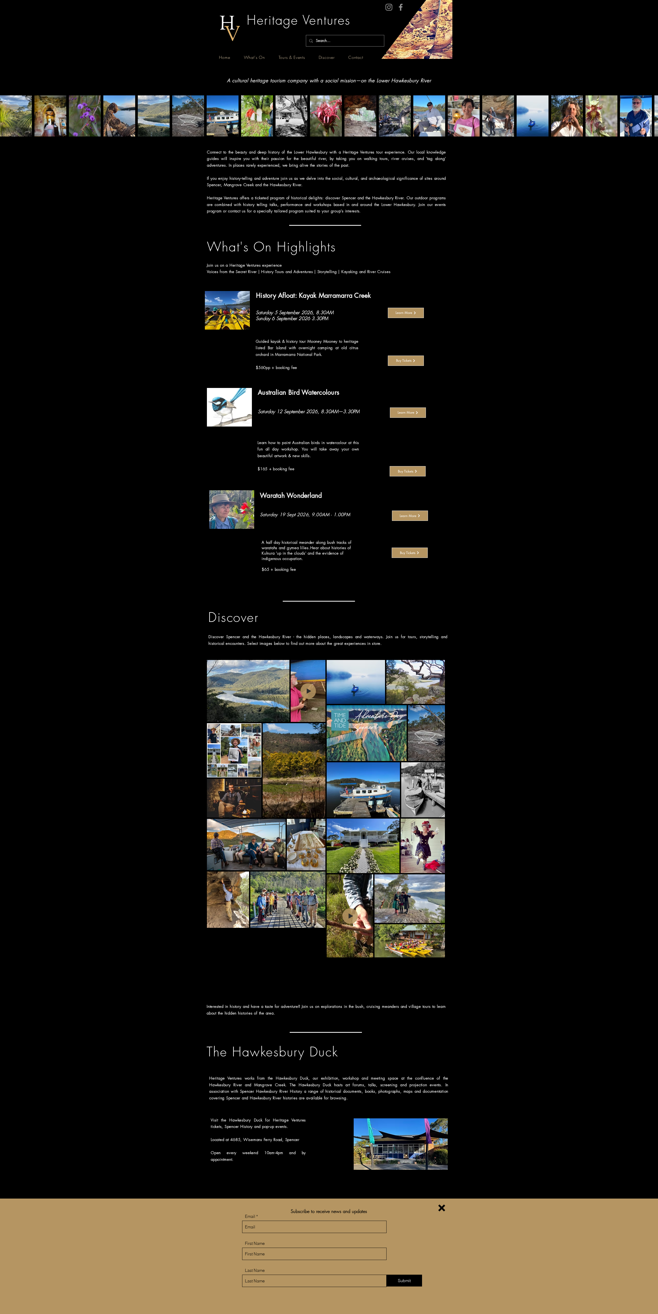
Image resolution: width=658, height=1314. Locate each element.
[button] (441, 1208)
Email (250, 1216)
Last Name (255, 1270)
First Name (255, 1243)
